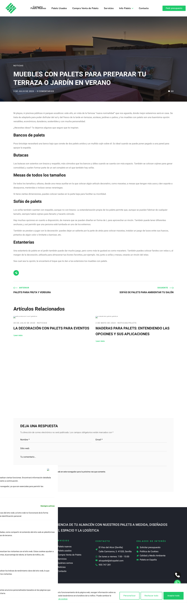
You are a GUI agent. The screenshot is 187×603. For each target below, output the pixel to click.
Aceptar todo (173, 595)
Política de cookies (59, 599)
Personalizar (129, 595)
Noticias (18, 65)
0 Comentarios (45, 91)
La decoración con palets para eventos (51, 328)
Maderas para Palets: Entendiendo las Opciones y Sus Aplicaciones (132, 331)
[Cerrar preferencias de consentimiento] (51, 470)
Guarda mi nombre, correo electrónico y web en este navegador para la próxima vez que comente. (64, 471)
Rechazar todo (151, 595)
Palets (132, 322)
